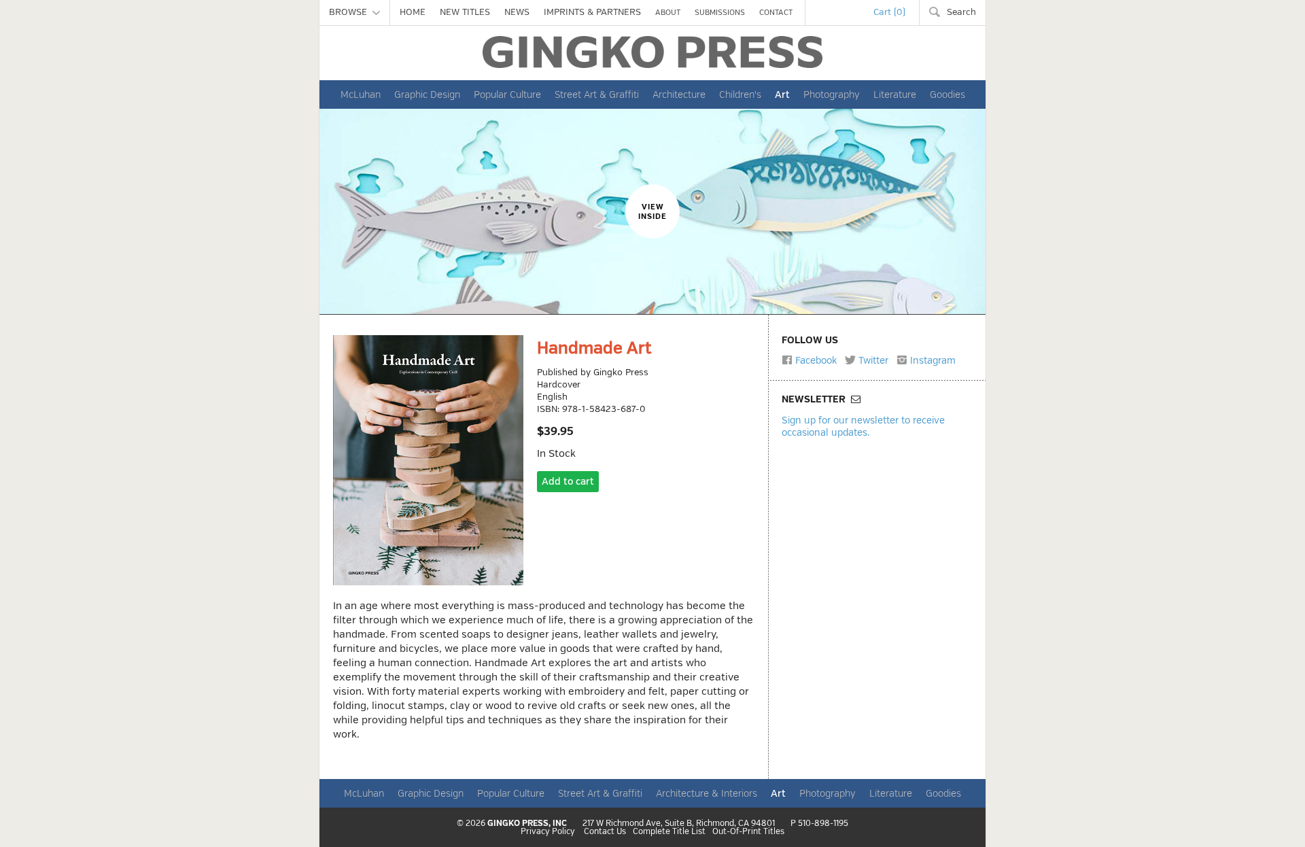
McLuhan (361, 94)
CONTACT (776, 12)
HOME (412, 12)
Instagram (931, 360)
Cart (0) (889, 12)
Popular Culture (507, 94)
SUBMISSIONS (720, 12)
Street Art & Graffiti (597, 94)
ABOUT (667, 12)
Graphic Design (427, 94)
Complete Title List (669, 832)
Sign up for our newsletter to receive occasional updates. (863, 426)
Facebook (815, 360)
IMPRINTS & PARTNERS (592, 12)
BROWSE (350, 12)
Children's (740, 94)
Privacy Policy (548, 832)
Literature (894, 94)
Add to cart (568, 481)
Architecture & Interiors (706, 793)
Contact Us (605, 832)
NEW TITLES (465, 12)
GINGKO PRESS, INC (527, 823)
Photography (831, 94)
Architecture (679, 94)
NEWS (516, 12)
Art (782, 94)
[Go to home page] (652, 52)
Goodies (947, 94)
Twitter (872, 360)
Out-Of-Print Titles (748, 832)
